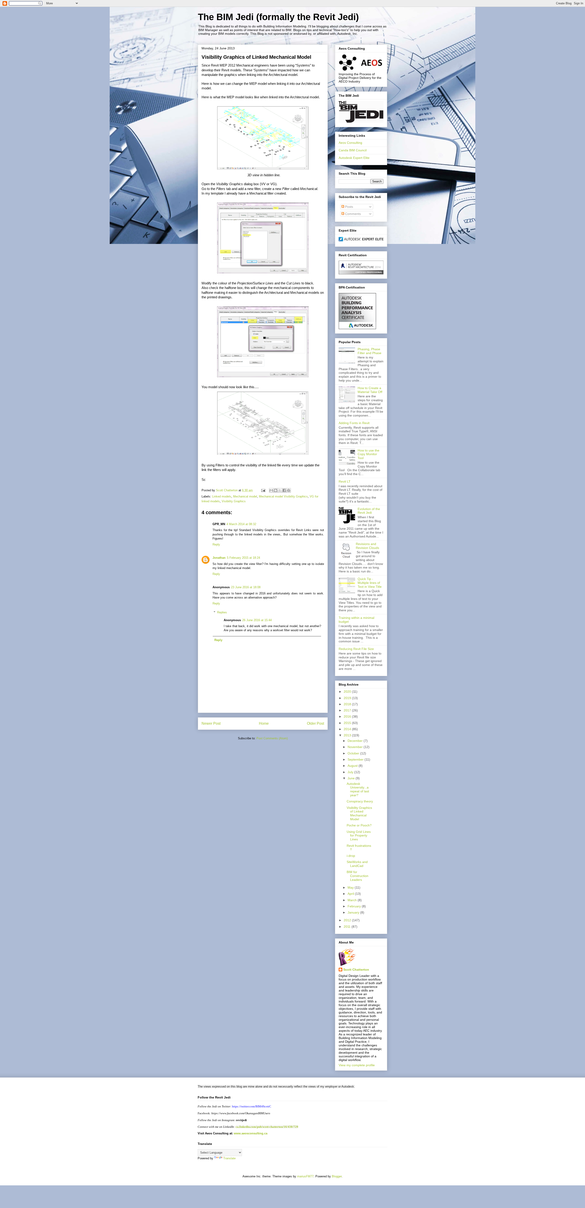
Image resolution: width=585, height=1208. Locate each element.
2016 (348, 716)
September (356, 759)
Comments (352, 214)
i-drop (351, 856)
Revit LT (345, 481)
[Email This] (271, 490)
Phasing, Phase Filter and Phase (369, 351)
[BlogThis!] (275, 490)
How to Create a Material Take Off (370, 390)
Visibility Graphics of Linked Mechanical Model (359, 813)
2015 (348, 723)
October (354, 753)
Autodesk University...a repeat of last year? (358, 789)
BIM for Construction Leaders (357, 876)
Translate (229, 1158)
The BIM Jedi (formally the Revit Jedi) (278, 17)
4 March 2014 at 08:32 (241, 524)
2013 (348, 735)
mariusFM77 (305, 1176)
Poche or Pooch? (359, 825)
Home (264, 723)
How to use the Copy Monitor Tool (368, 454)
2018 (348, 704)
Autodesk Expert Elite (354, 158)
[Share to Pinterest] (288, 490)
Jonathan (219, 557)
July (351, 772)
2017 (348, 710)
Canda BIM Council (353, 150)
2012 (348, 920)
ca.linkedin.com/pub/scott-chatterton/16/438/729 (267, 1126)
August (353, 765)
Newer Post (211, 723)
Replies (222, 612)
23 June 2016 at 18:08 (246, 587)
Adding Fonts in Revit (354, 423)
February (355, 906)
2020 (348, 691)
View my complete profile (357, 1065)
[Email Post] (263, 490)
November (356, 747)
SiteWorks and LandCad (357, 864)
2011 (347, 926)
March (353, 900)
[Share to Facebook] (284, 490)
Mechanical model (245, 496)
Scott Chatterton (356, 969)
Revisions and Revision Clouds (367, 546)
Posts (348, 206)
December (356, 741)
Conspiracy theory (360, 801)
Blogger (337, 1176)
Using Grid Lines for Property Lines (359, 835)
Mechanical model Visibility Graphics (283, 496)
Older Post (315, 723)
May (351, 887)
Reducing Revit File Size (356, 649)
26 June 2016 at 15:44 (257, 620)
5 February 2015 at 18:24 (243, 557)
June (352, 778)
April (351, 893)
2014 (348, 729)
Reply (216, 544)
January (354, 912)
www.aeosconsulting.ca (250, 1133)
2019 (348, 698)
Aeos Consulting (350, 142)
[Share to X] (280, 490)
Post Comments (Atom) (272, 738)
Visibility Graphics (234, 501)
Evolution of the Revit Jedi (369, 511)
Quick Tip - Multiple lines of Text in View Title (370, 582)
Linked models (221, 496)
